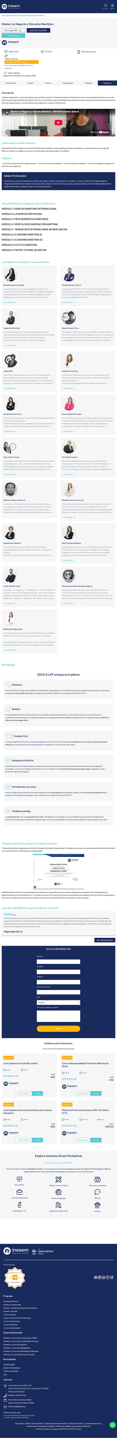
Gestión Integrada (58, 1198)
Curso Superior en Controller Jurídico (20, 1063)
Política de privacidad (33, 1423)
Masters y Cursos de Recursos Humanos (19, 1354)
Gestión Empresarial (19, 1198)
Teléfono (40, 977)
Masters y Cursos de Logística (15, 1344)
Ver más (37, 1093)
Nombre (40, 956)
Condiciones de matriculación (55, 1423)
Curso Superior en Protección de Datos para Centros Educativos (27, 1111)
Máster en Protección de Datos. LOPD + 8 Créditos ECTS (85, 1111)
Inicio (3, 15)
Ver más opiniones (105, 940)
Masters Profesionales (12, 1304)
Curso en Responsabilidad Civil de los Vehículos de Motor (85, 1064)
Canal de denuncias (92, 1423)
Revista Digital (9, 1364)
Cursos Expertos (9, 1314)
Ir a (8, 302)
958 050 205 (21, 1395)
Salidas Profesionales (11, 1368)
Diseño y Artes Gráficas (58, 1185)
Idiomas (97, 1198)
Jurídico (97, 1211)
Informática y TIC (20, 1211)
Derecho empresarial (12, 15)
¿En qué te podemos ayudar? (47, 1007)
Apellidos (40, 966)
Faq (4, 1374)
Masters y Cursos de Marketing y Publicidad (20, 1351)
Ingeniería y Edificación (58, 1211)
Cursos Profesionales (11, 1321)
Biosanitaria (19, 1185)
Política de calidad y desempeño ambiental (72, 1426)
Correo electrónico (44, 987)
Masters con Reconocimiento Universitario (20, 1308)
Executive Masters (10, 1301)
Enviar (58, 1029)
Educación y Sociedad (97, 1185)
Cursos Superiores (10, 1324)
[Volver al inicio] (14, 6)
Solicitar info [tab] (13, 35)
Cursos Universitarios (11, 1328)
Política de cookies (76, 1423)
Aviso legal (19, 1423)
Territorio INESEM (10, 1371)
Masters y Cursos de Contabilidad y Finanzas (21, 1341)
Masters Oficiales (10, 1311)
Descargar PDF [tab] (11, 30)
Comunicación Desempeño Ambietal (40, 1426)
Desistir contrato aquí (11, 1412)
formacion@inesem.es (16, 1406)
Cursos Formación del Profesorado (17, 1318)
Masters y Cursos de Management (16, 1348)
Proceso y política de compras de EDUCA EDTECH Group (58, 1429)
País (39, 997)
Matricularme (38, 30)
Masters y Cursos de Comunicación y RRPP (20, 1338)
